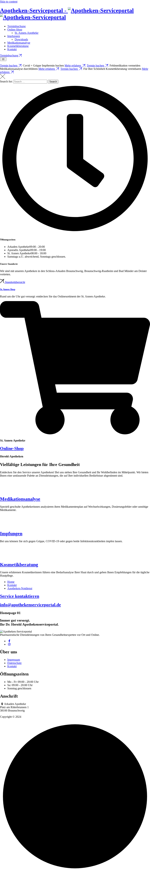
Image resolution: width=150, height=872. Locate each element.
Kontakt (12, 49)
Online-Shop (14, 29)
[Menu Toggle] (3, 59)
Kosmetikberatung (18, 46)
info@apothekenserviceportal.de (30, 604)
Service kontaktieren (19, 596)
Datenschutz (14, 663)
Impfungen (13, 36)
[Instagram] (9, 644)
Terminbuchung (16, 26)
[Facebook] (9, 641)
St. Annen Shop (7, 289)
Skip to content (8, 1)
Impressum (13, 659)
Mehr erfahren (73, 65)
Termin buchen (9, 65)
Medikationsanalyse (18, 42)
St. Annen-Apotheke (26, 32)
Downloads (21, 39)
